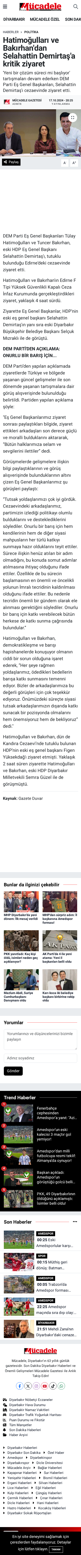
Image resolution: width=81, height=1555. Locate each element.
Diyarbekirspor (41, 1458)
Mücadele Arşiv (19, 1468)
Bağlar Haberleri (50, 1468)
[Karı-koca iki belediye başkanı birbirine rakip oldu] (60, 979)
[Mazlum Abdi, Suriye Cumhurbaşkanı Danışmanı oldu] (21, 979)
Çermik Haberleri (20, 1498)
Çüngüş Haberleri (49, 1493)
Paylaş (14, 162)
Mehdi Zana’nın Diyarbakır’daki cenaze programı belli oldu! (55, 1332)
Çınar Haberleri (51, 1498)
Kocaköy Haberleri (52, 1508)
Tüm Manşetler (20, 1425)
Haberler (11, 32)
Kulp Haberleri (18, 1493)
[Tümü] (75, 1222)
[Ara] (75, 7)
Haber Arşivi (18, 1435)
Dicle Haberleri (18, 1503)
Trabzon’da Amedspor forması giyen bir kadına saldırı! (55, 1287)
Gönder (13, 1071)
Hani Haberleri (47, 1503)
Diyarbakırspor (18, 1463)
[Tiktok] (53, 1386)
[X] (28, 1386)
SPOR (41, 1256)
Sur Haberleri (53, 1473)
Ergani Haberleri (19, 1483)
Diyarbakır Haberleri (22, 1448)
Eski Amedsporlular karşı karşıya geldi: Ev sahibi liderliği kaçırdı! (55, 1243)
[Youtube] (44, 1386)
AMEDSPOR (45, 1233)
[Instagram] (36, 1386)
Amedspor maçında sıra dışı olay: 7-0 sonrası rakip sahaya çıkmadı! (55, 1310)
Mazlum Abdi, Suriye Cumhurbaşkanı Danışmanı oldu (18, 996)
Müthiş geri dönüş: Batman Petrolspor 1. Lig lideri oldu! (55, 1265)
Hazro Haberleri (19, 1508)
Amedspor (15, 1458)
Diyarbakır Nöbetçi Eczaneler (31, 1400)
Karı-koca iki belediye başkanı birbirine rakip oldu (58, 996)
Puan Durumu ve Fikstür (27, 1420)
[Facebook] (19, 1386)
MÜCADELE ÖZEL (45, 19)
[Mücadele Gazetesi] (40, 6)
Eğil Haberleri (46, 1488)
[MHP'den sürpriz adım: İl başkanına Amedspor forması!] (60, 901)
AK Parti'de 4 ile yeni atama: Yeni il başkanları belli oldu (57, 957)
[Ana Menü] (5, 6)
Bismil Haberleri (55, 1478)
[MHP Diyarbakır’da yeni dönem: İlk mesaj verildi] (21, 901)
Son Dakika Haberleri (25, 1430)
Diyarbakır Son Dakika (23, 1453)
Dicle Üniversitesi (49, 1463)
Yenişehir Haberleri (21, 1478)
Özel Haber (56, 1453)
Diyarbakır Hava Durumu (27, 1405)
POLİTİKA (31, 32)
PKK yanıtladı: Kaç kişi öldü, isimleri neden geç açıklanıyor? (21, 957)
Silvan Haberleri (50, 1483)
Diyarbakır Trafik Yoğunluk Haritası (35, 1415)
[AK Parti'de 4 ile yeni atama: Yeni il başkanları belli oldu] (60, 940)
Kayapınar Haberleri (22, 1473)
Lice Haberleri (17, 1488)
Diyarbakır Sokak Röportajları (29, 1513)
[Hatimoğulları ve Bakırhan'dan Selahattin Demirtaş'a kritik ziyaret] (40, 133)
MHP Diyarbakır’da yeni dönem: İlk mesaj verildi (21, 917)
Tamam (56, 1549)
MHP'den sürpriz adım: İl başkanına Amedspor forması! (60, 918)
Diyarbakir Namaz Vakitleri (29, 1410)
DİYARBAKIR (14, 19)
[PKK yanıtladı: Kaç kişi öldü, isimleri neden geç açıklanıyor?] (21, 940)
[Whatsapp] (61, 1386)
